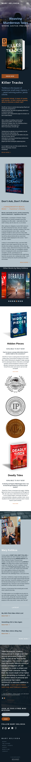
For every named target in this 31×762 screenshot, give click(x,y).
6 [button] (18, 301)
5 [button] (16, 301)
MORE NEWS (23, 638)
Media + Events (7, 745)
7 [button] (20, 301)
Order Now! (10, 76)
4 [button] (14, 301)
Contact (5, 751)
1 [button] (8, 301)
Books (4, 741)
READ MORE (6, 152)
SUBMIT (6, 719)
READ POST (5, 615)
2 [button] (10, 301)
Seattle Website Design (15, 758)
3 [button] (12, 301)
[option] (15, 96)
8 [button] (22, 301)
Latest (4, 747)
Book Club (5, 749)
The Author (6, 743)
